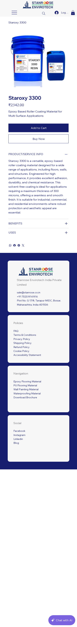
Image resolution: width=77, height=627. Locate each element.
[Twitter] (23, 245)
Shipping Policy (22, 343)
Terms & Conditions (24, 335)
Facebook (19, 431)
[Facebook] (14, 245)
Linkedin (18, 439)
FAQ (15, 331)
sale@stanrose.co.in (28, 292)
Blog (16, 443)
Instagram (19, 435)
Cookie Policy (21, 351)
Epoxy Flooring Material (27, 381)
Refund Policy (21, 347)
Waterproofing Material (27, 393)
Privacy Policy (21, 339)
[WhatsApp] (10, 245)
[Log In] (56, 13)
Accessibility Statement (27, 355)
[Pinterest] (19, 245)
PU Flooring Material (25, 385)
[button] (73, 12)
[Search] (44, 13)
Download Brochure (25, 397)
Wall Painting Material (25, 389)
